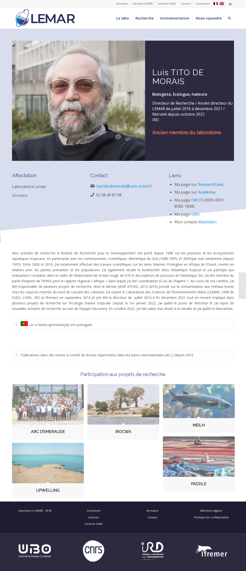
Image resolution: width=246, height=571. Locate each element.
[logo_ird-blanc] (152, 551)
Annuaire (152, 510)
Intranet (93, 517)
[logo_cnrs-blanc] (93, 551)
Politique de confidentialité (211, 517)
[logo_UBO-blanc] (34, 551)
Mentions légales (211, 510)
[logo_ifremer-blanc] (211, 551)
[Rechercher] (229, 18)
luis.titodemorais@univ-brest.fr (124, 186)
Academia (206, 192)
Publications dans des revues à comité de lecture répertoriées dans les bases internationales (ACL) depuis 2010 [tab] (107, 355)
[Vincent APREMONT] (242, 285)
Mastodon (207, 222)
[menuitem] (121, 3)
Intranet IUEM (167, 3)
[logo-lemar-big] (45, 18)
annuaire (122, 3)
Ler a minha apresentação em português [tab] (60, 324)
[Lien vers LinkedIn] (230, 3)
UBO (195, 214)
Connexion (203, 3)
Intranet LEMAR (143, 3)
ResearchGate (210, 184)
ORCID (197, 200)
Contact (186, 3)
